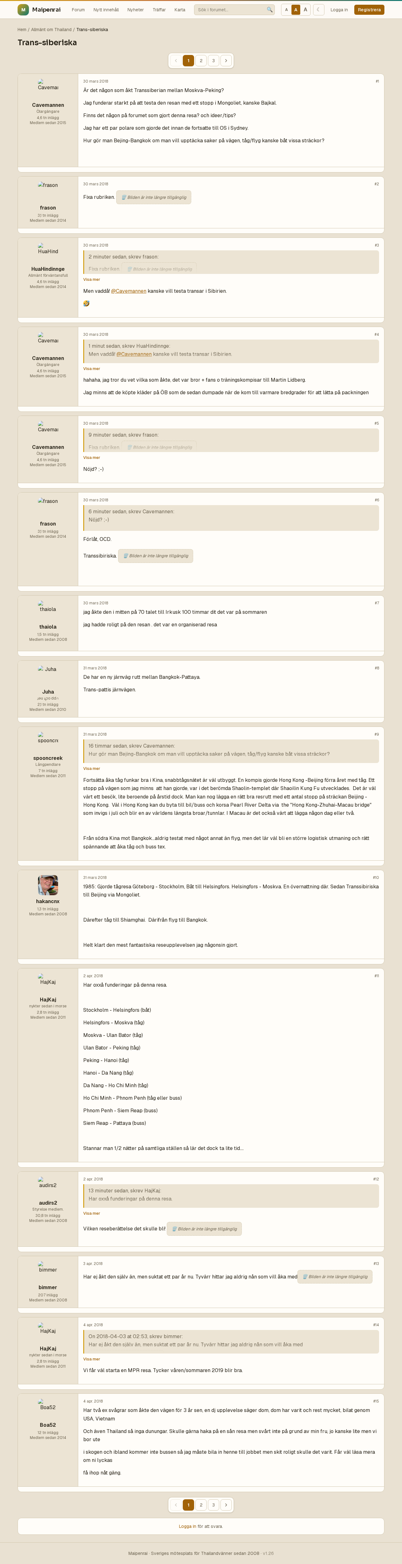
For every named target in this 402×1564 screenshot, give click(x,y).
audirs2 (48, 1203)
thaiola (48, 627)
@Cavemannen (128, 291)
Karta (180, 10)
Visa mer (91, 279)
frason (48, 207)
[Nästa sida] (226, 60)
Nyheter (136, 10)
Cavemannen (48, 105)
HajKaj (48, 999)
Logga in (339, 10)
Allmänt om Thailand (51, 29)
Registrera (369, 10)
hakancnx (48, 901)
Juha (48, 692)
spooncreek (48, 758)
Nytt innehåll (106, 10)
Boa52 (48, 1425)
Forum (78, 10)
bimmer (48, 1287)
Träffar (159, 10)
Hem (22, 29)
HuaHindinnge (48, 269)
